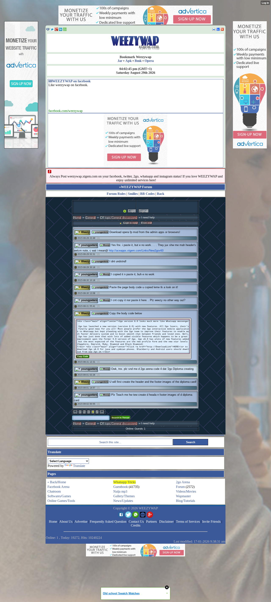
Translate (79, 466)
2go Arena (183, 482)
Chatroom (54, 491)
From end (146, 223)
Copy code (82, 356)
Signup (143, 210)
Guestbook (120, 487)
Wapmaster (183, 496)
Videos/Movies (186, 491)
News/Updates (123, 501)
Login (132, 210)
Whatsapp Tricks (124, 482)
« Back (52, 482)
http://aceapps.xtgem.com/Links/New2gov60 (136, 250)
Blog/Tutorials (185, 501)
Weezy (85, 232)
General (90, 217)
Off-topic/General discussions (118, 217)
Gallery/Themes (124, 496)
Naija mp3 (120, 491)
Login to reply (130, 223)
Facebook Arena (58, 487)
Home (77, 217)
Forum (180, 487)
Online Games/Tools (61, 501)
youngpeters (101, 232)
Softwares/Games (59, 496)
